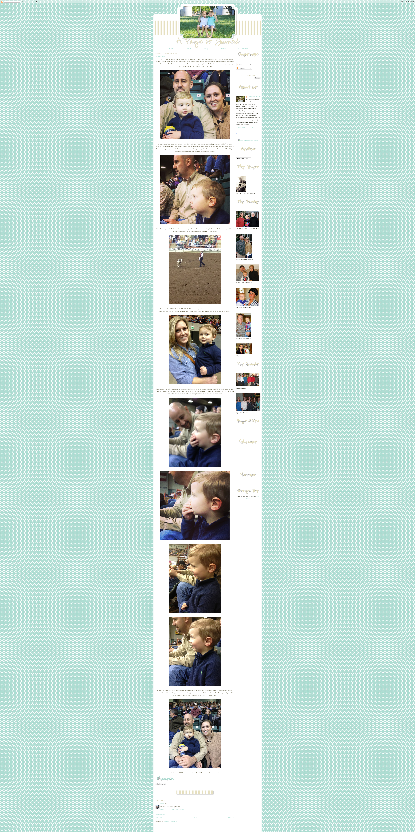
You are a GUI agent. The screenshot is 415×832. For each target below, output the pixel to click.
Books (223, 49)
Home (171, 49)
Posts (240, 64)
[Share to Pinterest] (165, 784)
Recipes (206, 49)
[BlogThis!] (158, 784)
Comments (241, 68)
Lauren (162, 803)
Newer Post (159, 817)
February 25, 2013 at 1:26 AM (172, 809)
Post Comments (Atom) (170, 821)
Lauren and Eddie (254, 96)
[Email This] (156, 784)
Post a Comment (160, 814)
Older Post (231, 817)
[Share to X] (161, 784)
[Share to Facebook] (163, 784)
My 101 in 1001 (242, 49)
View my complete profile (245, 127)
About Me (188, 49)
